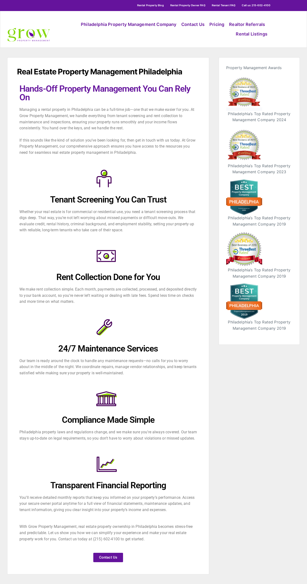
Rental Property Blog (150, 5)
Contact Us (193, 24)
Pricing (216, 24)
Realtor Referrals (247, 24)
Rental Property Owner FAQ (187, 5)
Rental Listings (251, 33)
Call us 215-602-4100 (256, 5)
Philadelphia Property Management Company (128, 24)
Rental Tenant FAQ (224, 5)
